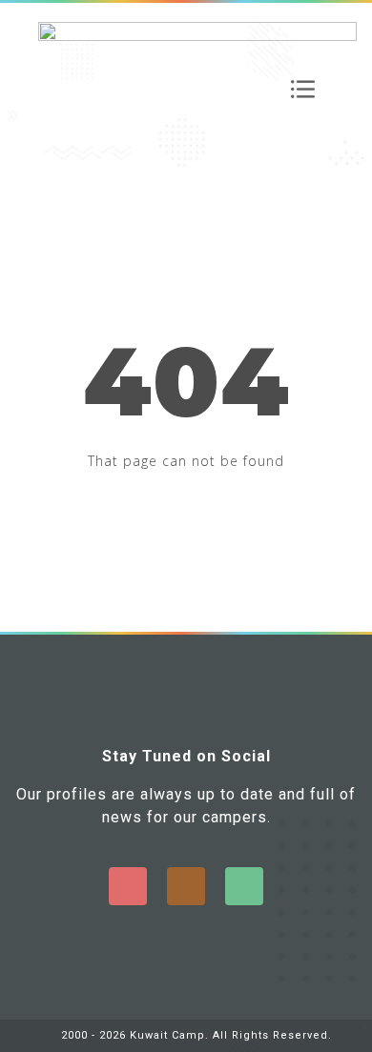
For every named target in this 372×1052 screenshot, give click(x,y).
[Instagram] (186, 886)
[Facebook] (128, 886)
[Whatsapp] (244, 886)
